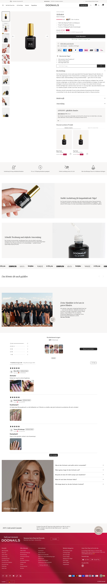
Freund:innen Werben (7, 562)
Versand (77, 32)
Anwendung (60, 103)
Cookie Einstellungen (43, 560)
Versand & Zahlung (24, 556)
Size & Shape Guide (67, 550)
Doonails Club (83, 5)
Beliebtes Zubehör (69, 127)
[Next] (47, 36)
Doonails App (5, 564)
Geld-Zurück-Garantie (43, 554)
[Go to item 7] (56, 351)
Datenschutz (41, 558)
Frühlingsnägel (66, 552)
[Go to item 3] (56, 347)
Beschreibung (60, 71)
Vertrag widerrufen (43, 565)
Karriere (22, 568)
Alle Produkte (5, 550)
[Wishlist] (94, 5)
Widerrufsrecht (41, 552)
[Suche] (91, 5)
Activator (53, 358)
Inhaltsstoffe (60, 98)
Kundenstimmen (5, 558)
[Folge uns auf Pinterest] (10, 576)
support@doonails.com (87, 553)
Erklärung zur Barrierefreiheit (45, 562)
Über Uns (4, 552)
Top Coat (75, 151)
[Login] (99, 5)
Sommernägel (66, 554)
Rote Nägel (65, 560)
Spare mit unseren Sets (93, 127)
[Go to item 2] (51, 347)
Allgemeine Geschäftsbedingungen (46, 556)
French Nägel (66, 556)
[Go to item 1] (47, 347)
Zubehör (27, 5)
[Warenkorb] (102, 5)
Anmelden (54, 539)
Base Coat (59, 151)
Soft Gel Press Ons (10, 5)
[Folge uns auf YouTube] (13, 576)
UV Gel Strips (20, 5)
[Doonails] (52, 5)
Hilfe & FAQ (23, 550)
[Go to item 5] (47, 351)
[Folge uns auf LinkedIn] (20, 576)
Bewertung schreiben (88, 349)
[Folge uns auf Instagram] (6, 576)
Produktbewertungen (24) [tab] (16, 362)
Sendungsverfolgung (25, 552)
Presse (21, 564)
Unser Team (4, 554)
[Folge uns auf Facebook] (3, 576)
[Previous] (13, 36)
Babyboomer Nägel (67, 558)
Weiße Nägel (66, 562)
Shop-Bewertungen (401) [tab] (29, 362)
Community (4, 556)
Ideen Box (4, 568)
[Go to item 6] (51, 351)
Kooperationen (23, 566)
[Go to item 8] (61, 351)
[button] (59, 19)
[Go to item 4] (61, 347)
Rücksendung (23, 554)
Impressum (41, 550)
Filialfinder (4, 566)
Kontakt (22, 558)
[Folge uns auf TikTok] (17, 576)
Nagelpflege (34, 5)
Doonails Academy (24, 560)
